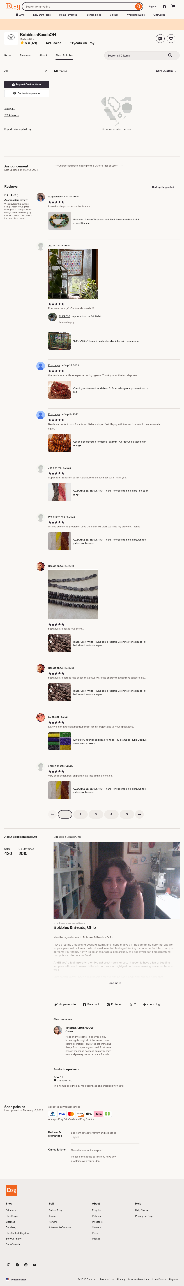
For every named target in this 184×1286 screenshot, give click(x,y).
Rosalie (52, 565)
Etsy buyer (54, 365)
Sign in (153, 6)
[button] (160, 38)
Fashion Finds (93, 14)
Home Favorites (68, 14)
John (51, 467)
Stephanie (54, 196)
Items (7, 55)
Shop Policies (64, 55)
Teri (50, 245)
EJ (49, 716)
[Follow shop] (171, 38)
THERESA (64, 316)
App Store (18, 1256)
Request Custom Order (28, 84)
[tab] (26, 71)
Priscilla (52, 516)
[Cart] (173, 6)
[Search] (138, 6)
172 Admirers (11, 115)
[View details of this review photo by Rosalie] (73, 594)
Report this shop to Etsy (17, 129)
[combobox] (78, 6)
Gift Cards (159, 14)
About (43, 55)
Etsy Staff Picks (42, 14)
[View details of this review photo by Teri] (73, 274)
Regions (173, 1279)
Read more (114, 983)
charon (52, 765)
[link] (52, 814)
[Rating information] (22, 43)
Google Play (45, 1256)
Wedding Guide (136, 14)
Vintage (114, 14)
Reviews (25, 55)
